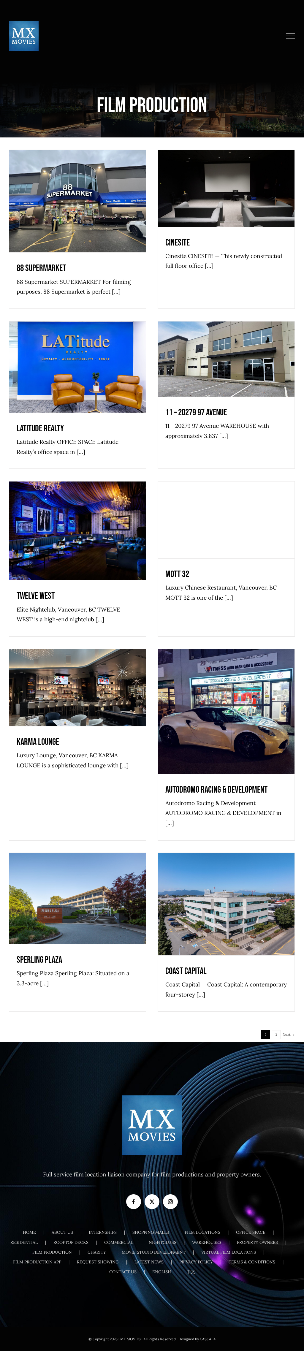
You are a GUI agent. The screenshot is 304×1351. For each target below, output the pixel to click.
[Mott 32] (226, 520)
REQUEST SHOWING (98, 1262)
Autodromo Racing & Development (226, 700)
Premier (257, 201)
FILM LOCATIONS (202, 1232)
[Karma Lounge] (77, 687)
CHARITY (97, 1252)
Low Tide (218, 201)
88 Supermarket (77, 189)
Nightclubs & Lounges (72, 543)
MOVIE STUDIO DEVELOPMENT (154, 1252)
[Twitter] (152, 1201)
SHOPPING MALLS (150, 1232)
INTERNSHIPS (103, 1232)
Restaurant (253, 532)
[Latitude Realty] (77, 367)
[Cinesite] (226, 188)
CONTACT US (123, 1271)
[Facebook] (133, 1201)
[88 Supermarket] (77, 201)
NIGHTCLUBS (162, 1242)
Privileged (115, 543)
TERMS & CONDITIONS (252, 1262)
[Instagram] (170, 1201)
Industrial (216, 371)
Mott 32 (226, 508)
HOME (29, 1232)
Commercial (199, 201)
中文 (191, 1271)
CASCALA (208, 1339)
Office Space (238, 201)
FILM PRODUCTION (52, 1252)
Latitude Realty (77, 355)
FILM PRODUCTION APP (37, 1262)
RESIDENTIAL (24, 1242)
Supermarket (77, 214)
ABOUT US (62, 1232)
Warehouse (235, 371)
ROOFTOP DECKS (70, 1242)
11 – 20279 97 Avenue (226, 347)
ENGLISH (161, 1271)
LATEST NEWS (149, 1262)
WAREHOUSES (206, 1242)
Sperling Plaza (77, 886)
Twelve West (77, 519)
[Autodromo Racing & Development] (226, 711)
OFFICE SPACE (250, 1232)
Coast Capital (226, 892)
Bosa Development (48, 911)
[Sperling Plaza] (77, 898)
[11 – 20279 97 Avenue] (226, 359)
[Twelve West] (77, 531)
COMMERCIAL (118, 1242)
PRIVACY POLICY (196, 1262)
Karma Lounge (77, 676)
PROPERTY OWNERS (257, 1242)
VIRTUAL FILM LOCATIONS (228, 1252)
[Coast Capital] (226, 904)
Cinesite (226, 176)
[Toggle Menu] (290, 36)
